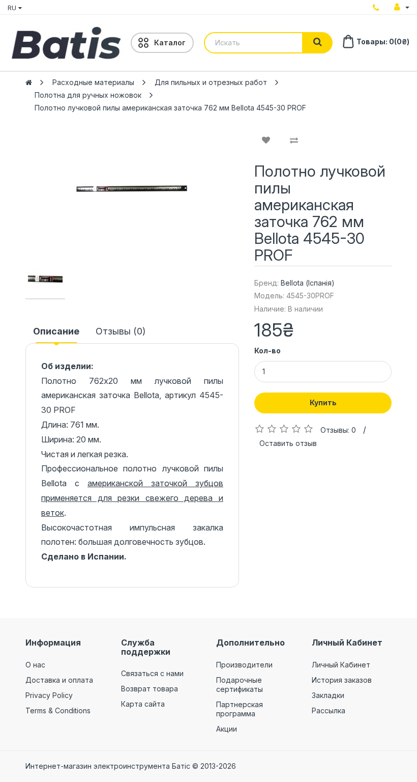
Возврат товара (149, 688)
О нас (35, 664)
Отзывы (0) (120, 331)
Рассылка (328, 710)
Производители (244, 664)
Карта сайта (143, 704)
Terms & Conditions (58, 710)
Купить (323, 402)
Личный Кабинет (341, 664)
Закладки (328, 695)
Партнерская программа (239, 709)
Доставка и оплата (59, 680)
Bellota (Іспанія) (308, 282)
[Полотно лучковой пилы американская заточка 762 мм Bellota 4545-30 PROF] (132, 188)
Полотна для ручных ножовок (88, 95)
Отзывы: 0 (338, 430)
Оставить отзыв (288, 443)
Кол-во (267, 350)
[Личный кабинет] (401, 7)
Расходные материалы (93, 82)
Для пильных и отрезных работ (211, 82)
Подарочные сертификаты (239, 684)
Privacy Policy (49, 695)
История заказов (342, 680)
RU (13, 8)
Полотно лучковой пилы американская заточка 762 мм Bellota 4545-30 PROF (170, 107)
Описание (56, 331)
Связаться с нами (152, 673)
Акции (226, 728)
